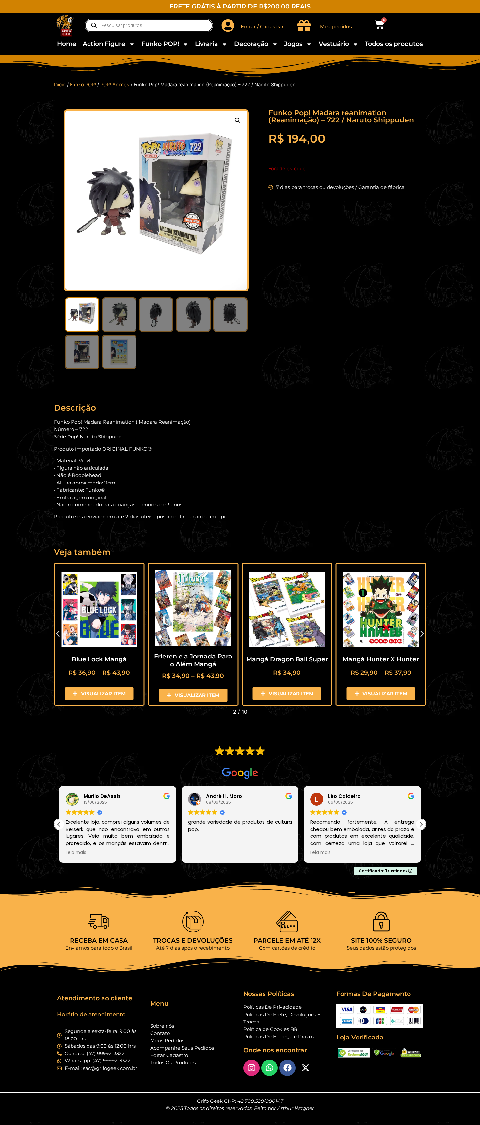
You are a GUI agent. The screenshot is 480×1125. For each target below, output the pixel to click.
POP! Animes (114, 84)
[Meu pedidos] (304, 25)
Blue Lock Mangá (99, 659)
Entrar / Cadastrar (262, 27)
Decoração (251, 44)
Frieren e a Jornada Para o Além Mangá (193, 660)
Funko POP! (160, 44)
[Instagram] (251, 1068)
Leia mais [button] (72, 853)
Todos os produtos (394, 44)
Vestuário (334, 44)
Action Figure (104, 44)
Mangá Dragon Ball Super (287, 659)
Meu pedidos (336, 27)
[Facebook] (287, 1068)
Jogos (293, 44)
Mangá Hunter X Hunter (381, 659)
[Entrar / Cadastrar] (227, 25)
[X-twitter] (305, 1068)
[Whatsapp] (269, 1068)
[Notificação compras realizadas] (69, 1085)
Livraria (206, 44)
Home (66, 44)
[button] (238, 120)
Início (60, 84)
